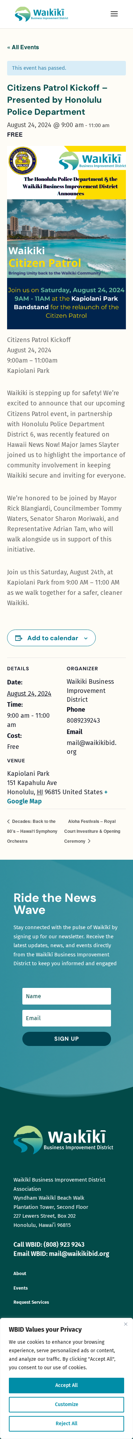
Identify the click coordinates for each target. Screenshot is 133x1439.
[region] (66, 1378)
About (19, 1273)
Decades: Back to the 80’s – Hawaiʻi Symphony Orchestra (32, 831)
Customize (66, 1404)
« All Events (23, 47)
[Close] (125, 1324)
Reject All (66, 1424)
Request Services (31, 1302)
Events (20, 1288)
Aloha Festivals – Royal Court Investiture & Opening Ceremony (92, 831)
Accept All (66, 1385)
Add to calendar (52, 638)
